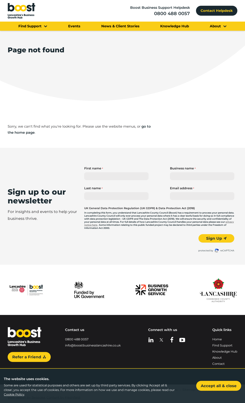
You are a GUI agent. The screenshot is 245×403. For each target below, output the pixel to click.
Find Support (222, 345)
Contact (218, 364)
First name (93, 168)
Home (217, 339)
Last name (93, 188)
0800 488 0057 (172, 13)
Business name (183, 168)
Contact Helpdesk (217, 11)
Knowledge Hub (224, 351)
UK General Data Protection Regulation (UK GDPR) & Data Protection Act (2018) (139, 208)
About (217, 357)
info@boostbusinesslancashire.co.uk (93, 345)
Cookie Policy (14, 394)
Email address (182, 188)
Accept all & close (219, 386)
